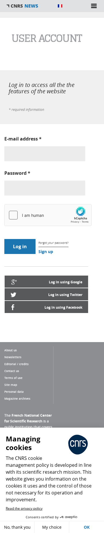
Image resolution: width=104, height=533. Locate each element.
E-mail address (23, 139)
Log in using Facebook (63, 307)
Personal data (14, 392)
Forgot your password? (53, 243)
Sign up (45, 251)
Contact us (11, 371)
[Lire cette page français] (60, 5)
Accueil (29, 6)
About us (10, 350)
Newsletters (12, 357)
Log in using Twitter (65, 294)
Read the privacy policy (24, 508)
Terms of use (13, 378)
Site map (10, 385)
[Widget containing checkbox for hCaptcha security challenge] (48, 215)
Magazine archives (17, 399)
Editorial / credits (16, 364)
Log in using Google (65, 282)
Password (17, 173)
